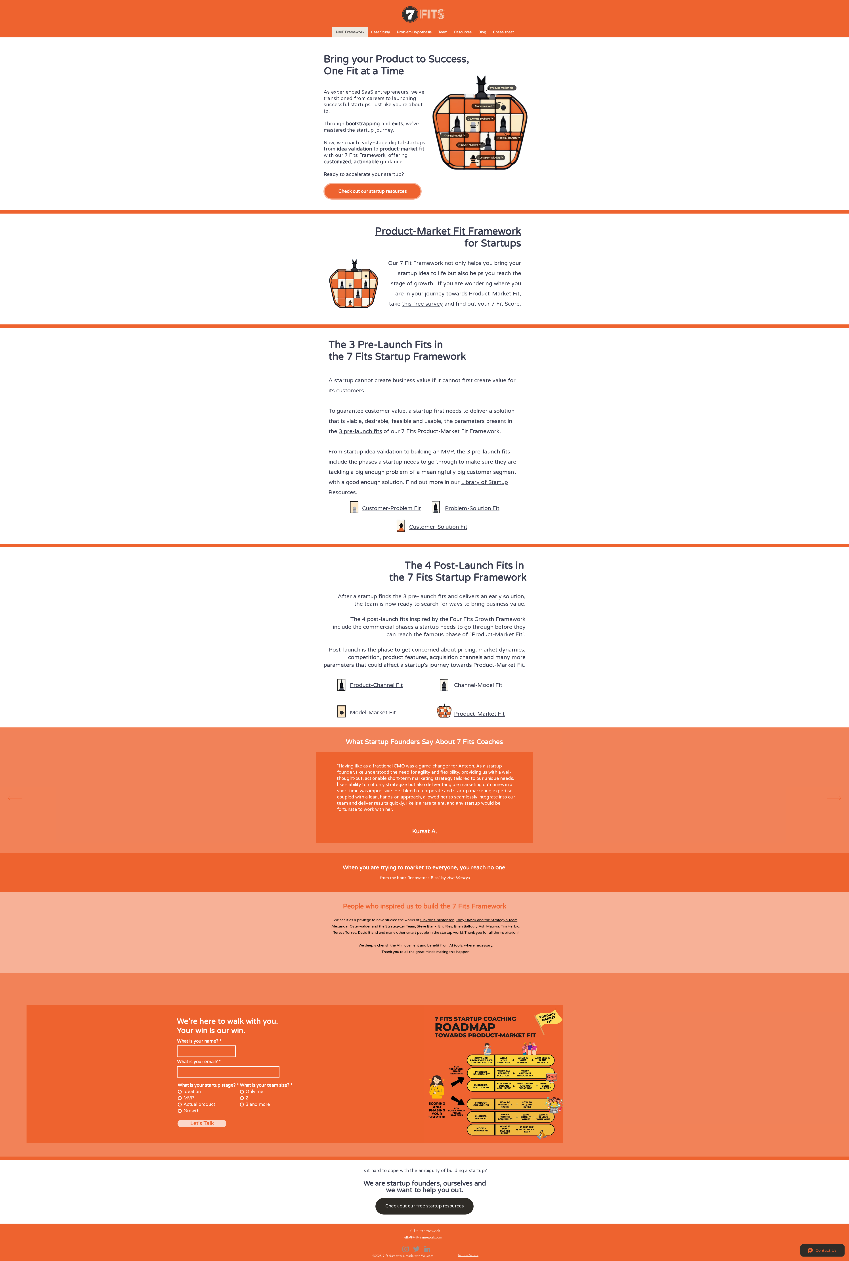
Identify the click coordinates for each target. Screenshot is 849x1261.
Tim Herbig (510, 926)
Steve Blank (426, 926)
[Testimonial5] (417, 841)
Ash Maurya (489, 926)
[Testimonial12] (456, 841)
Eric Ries (445, 926)
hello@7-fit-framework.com (422, 1237)
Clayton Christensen (437, 920)
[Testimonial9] (439, 841)
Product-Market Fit (497, 634)
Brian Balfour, (465, 926)
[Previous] (15, 798)
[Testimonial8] (433, 841)
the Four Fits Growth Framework (483, 619)
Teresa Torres (344, 932)
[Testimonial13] (461, 841)
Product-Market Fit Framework (448, 231)
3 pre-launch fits (360, 431)
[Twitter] (416, 1249)
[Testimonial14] (388, 841)
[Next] (834, 798)
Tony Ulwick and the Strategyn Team (486, 920)
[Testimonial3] (406, 841)
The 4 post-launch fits (379, 619)
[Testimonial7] (428, 841)
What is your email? (198, 1062)
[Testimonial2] (400, 841)
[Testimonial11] (450, 841)
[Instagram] (405, 1249)
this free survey (422, 304)
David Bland (368, 932)
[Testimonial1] (394, 841)
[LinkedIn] (427, 1249)
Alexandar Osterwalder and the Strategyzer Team (373, 926)
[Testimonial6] (422, 841)
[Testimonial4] (411, 841)
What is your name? (197, 1041)
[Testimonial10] (445, 841)
